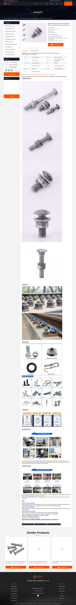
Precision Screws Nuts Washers (54, 524)
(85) (10, 54)
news (62, 593)
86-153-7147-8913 (68, 0)
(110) (9, 49)
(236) (9, 26)
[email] (11, 70)
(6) (9, 36)
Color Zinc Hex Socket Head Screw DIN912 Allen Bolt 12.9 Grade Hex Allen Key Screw (37, 562)
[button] (24, 41)
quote (68, 3)
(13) (9, 33)
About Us (51, 3)
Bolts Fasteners (15, 18)
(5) (9, 52)
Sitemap (61, 595)
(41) (10, 39)
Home (36, 3)
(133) (10, 31)
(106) (8, 46)
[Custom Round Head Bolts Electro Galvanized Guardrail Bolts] (61, 548)
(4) (11, 44)
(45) (9, 28)
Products (41, 3)
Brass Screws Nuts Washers (40, 524)
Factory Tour (61, 588)
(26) (9, 41)
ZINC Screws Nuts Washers (28, 524)
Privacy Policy (61, 598)
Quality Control (62, 591)
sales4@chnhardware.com (56, 0)
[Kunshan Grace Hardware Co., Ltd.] (7, 3)
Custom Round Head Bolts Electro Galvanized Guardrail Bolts (60, 562)
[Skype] (6, 70)
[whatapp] (9, 70)
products (9, 18)
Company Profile (62, 586)
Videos (46, 3)
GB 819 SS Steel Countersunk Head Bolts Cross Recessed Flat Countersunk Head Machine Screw (14, 562)
